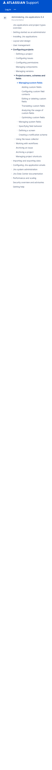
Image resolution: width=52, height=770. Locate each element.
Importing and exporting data (27, 160)
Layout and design (21, 41)
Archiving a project (25, 152)
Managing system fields (30, 121)
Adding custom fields (31, 87)
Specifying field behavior (30, 126)
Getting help (18, 186)
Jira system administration (25, 169)
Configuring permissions (27, 62)
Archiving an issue (24, 147)
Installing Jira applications (25, 36)
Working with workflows (27, 143)
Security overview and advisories (28, 182)
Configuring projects (23, 49)
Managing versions (25, 71)
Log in (8, 9)
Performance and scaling (24, 178)
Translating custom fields (33, 106)
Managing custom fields (30, 82)
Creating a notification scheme (33, 134)
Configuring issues (24, 58)
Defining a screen (27, 130)
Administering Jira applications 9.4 (28, 17)
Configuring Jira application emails (29, 165)
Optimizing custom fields (33, 117)
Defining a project (24, 54)
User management (21, 45)
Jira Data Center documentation (28, 173)
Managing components (26, 67)
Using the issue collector (27, 139)
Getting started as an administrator (29, 32)
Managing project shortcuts (29, 156)
